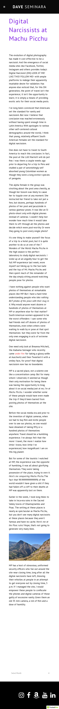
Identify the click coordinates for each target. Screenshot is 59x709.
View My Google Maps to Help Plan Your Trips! (29, 644)
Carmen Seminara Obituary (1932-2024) (26, 655)
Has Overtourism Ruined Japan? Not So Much (28, 649)
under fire (20, 353)
